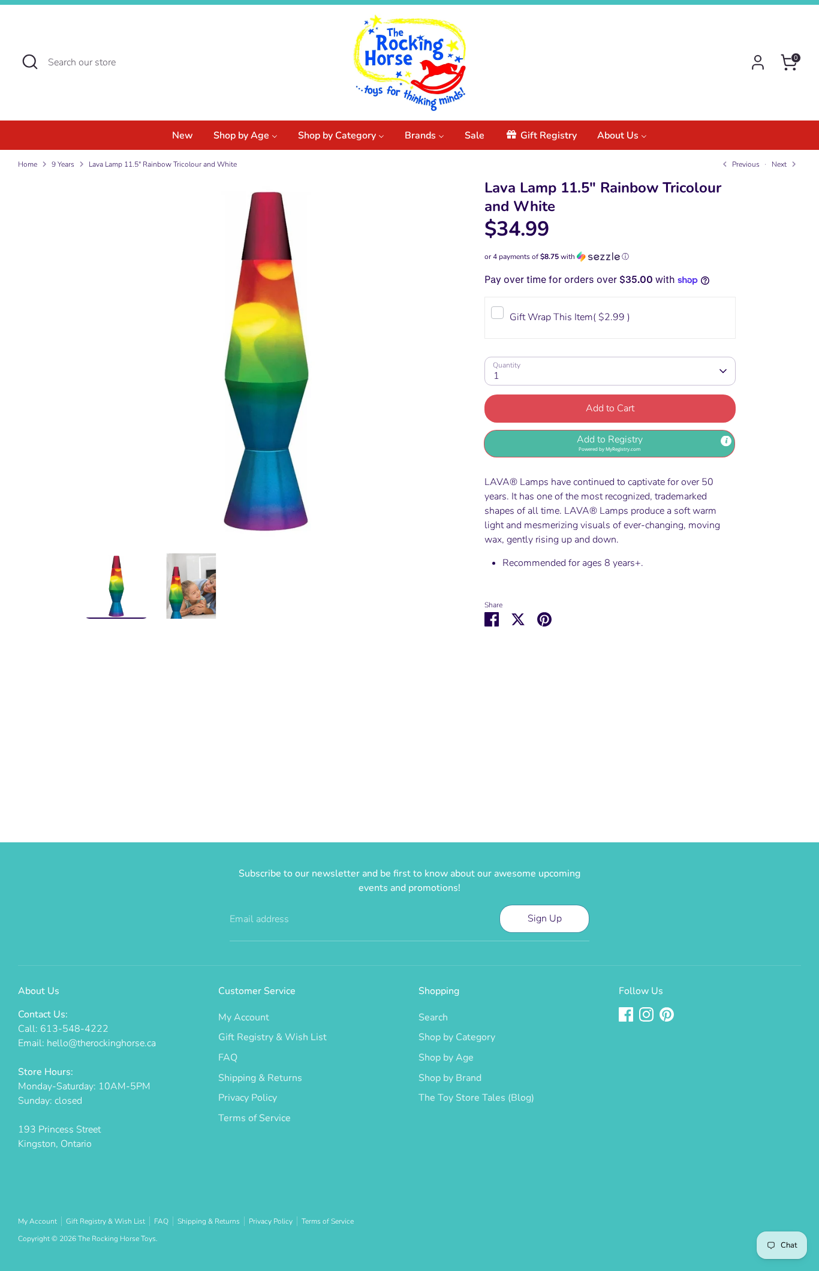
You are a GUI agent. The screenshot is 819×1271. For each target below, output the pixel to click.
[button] (610, 256)
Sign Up (545, 918)
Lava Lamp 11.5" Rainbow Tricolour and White (163, 164)
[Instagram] (646, 1014)
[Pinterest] (667, 1014)
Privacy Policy (247, 1097)
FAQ (227, 1057)
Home (27, 164)
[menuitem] (182, 139)
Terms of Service (254, 1118)
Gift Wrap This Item (570, 317)
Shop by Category (456, 1037)
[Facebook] (626, 1014)
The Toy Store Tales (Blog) (476, 1097)
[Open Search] (30, 62)
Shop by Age (446, 1057)
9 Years (63, 164)
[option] (266, 366)
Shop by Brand (449, 1078)
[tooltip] (726, 441)
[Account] (758, 62)
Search (433, 1017)
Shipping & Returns (260, 1078)
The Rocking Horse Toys (117, 1238)
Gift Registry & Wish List (272, 1037)
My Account (243, 1017)
